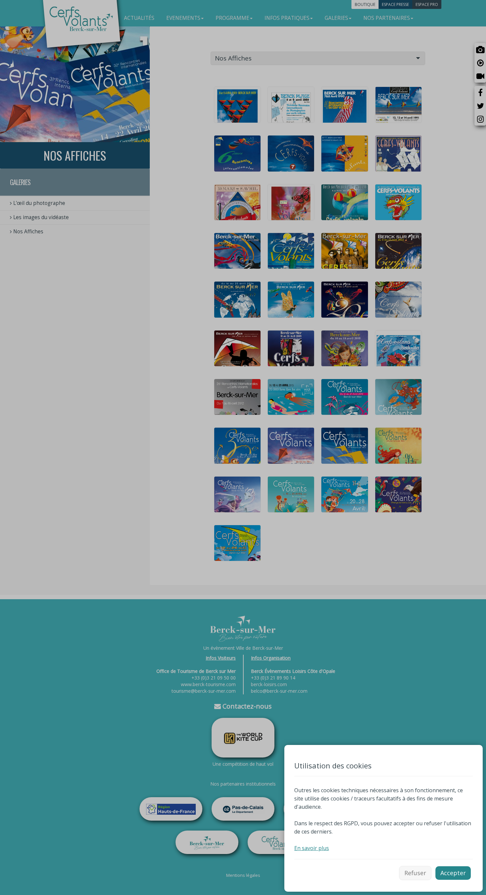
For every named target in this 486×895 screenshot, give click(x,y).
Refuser (415, 873)
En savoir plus (311, 848)
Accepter (453, 873)
